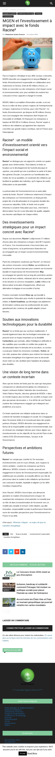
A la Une (6, 578)
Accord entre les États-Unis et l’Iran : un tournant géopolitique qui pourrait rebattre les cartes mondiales (34, 602)
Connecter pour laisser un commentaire (28, 628)
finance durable (21, 534)
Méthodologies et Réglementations (19, 708)
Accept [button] (22, 753)
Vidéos (7, 725)
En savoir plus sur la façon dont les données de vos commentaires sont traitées (27, 638)
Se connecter (10, 742)
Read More (32, 753)
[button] (51, 3)
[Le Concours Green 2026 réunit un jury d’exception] (9, 575)
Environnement (8, 16)
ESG (11, 534)
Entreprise (38, 13)
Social (7, 721)
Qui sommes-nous (12, 740)
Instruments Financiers (14, 711)
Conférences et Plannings (25, 13)
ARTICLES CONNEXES (19, 565)
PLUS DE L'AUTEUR (37, 565)
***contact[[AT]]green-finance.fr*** (28, 690)
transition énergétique (12, 537)
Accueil (5, 9)
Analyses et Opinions (17, 9)
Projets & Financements (15, 713)
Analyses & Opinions (13, 710)
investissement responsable (40, 534)
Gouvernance (10, 723)
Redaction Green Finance (15, 34)
